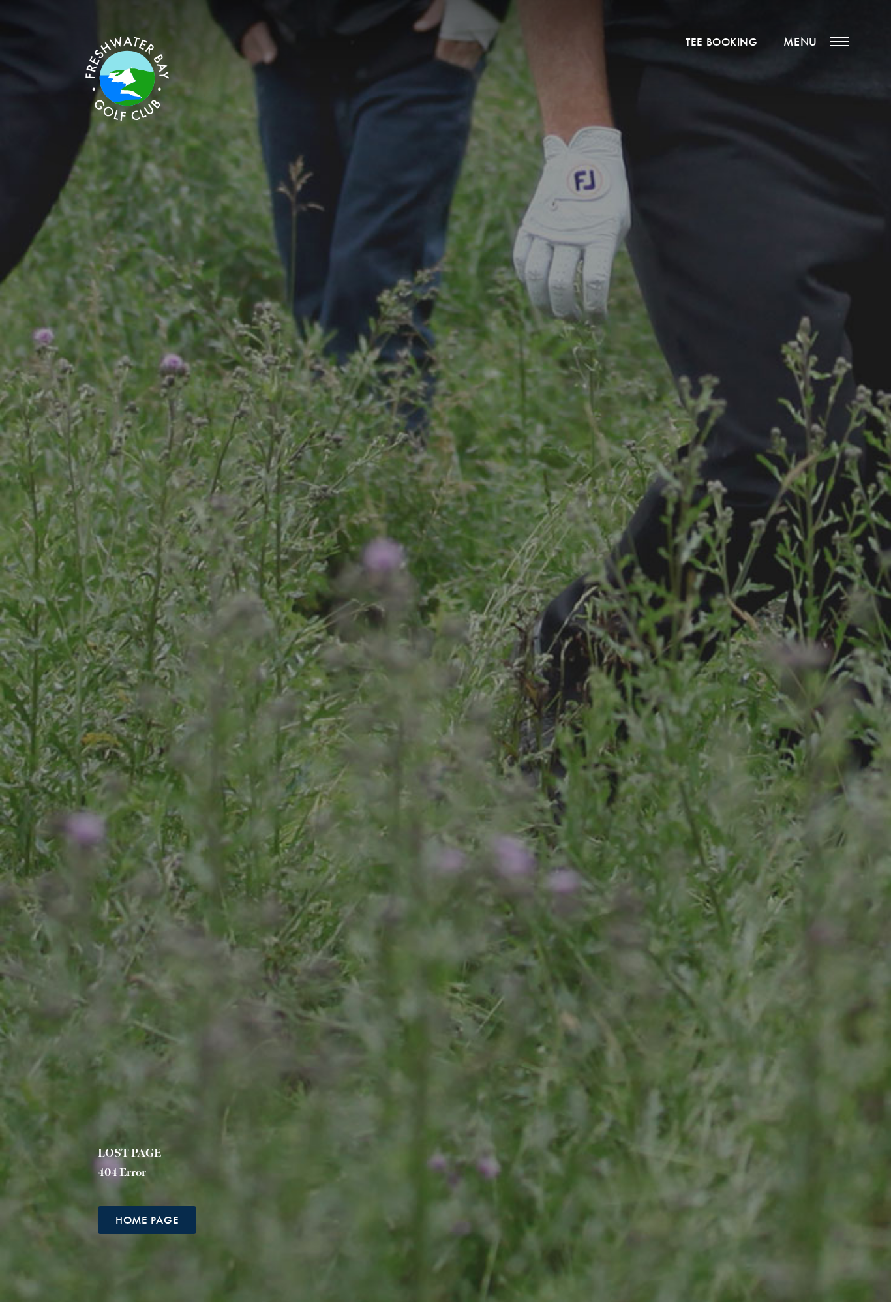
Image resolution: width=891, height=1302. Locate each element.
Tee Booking (721, 42)
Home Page (147, 1220)
